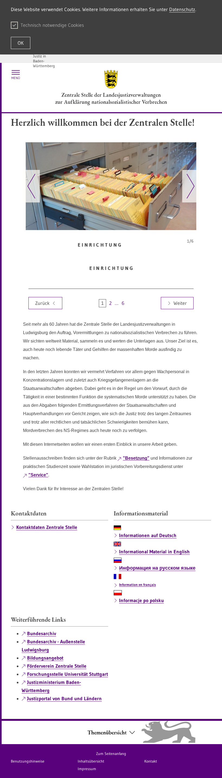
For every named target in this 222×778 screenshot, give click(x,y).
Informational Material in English (154, 552)
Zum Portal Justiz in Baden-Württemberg (44, 58)
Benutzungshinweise (27, 761)
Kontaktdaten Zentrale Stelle (46, 527)
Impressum (87, 768)
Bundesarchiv (41, 634)
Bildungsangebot (45, 658)
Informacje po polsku (141, 600)
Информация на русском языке (157, 568)
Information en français (137, 584)
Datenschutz (182, 9)
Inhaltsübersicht (91, 761)
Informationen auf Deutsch (148, 535)
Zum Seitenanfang (111, 753)
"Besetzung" (136, 458)
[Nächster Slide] (190, 186)
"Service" (38, 475)
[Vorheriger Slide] (31, 186)
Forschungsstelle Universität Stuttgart (67, 674)
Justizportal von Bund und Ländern (64, 699)
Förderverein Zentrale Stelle (56, 666)
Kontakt (150, 761)
